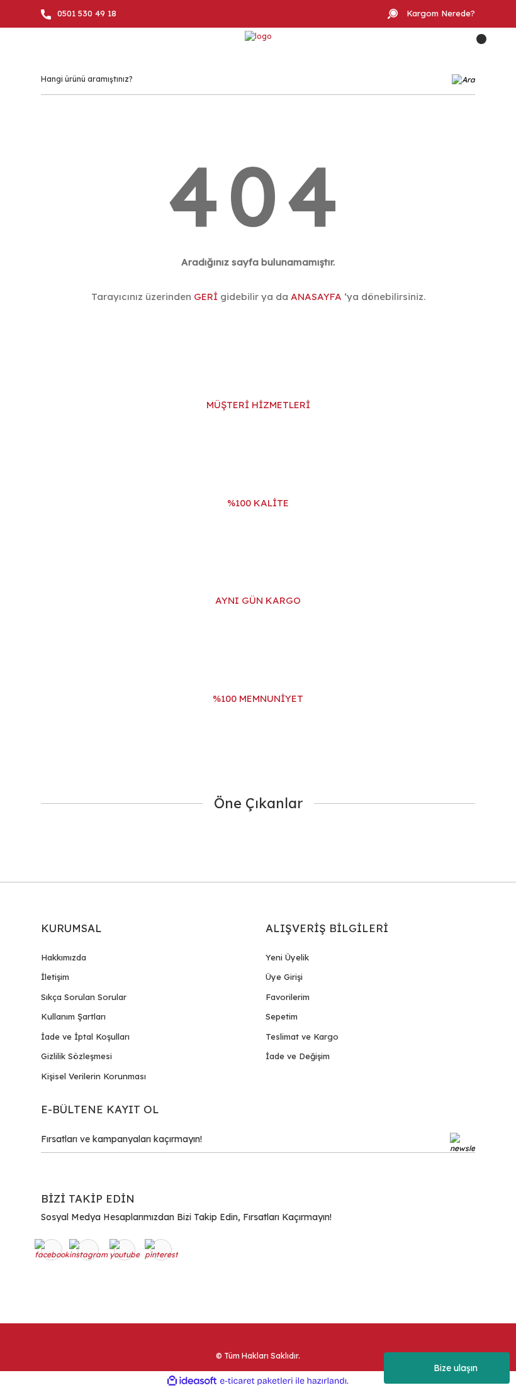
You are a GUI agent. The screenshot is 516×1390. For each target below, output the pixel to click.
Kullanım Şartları (73, 1016)
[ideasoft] (192, 1381)
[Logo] (258, 37)
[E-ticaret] (256, 1380)
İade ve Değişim (298, 1056)
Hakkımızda (63, 957)
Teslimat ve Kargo (302, 1036)
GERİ (206, 297)
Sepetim (282, 1016)
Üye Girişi (284, 977)
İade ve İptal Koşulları (85, 1036)
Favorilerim (288, 997)
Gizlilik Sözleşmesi (76, 1056)
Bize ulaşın (456, 1368)
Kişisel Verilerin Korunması (93, 1076)
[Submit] (462, 1143)
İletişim (55, 977)
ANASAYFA (316, 297)
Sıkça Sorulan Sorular (83, 997)
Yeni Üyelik (287, 957)
